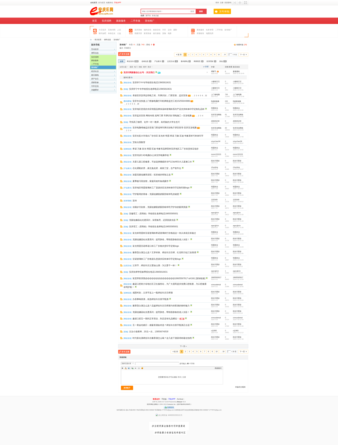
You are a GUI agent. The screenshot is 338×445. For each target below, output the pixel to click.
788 (226, 95)
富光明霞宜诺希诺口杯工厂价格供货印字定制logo (156, 246)
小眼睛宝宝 (215, 82)
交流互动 (172, 61)
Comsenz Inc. (171, 404)
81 (226, 115)
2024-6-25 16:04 (238, 234)
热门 (136, 67)
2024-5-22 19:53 (238, 300)
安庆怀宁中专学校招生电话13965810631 (152, 82)
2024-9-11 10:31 (238, 156)
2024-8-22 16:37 (238, 169)
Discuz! (179, 402)
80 (226, 128)
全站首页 (93, 3)
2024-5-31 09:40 (238, 286)
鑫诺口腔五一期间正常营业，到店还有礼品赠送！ (156, 318)
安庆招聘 (106, 20)
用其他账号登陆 (234, 2)
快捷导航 (240, 2)
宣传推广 (149, 20)
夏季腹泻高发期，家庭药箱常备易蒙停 (150, 181)
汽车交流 (95, 86)
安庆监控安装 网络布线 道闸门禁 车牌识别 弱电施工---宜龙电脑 (162, 115)
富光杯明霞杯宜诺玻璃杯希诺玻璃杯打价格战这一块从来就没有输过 (164, 233)
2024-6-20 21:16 (238, 240)
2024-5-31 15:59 (238, 279)
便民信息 (107, 40)
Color (125, 368)
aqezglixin (215, 213)
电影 (170, 33)
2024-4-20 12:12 (238, 332)
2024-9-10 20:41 (238, 163)
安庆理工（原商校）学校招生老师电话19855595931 (153, 226)
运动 (170, 30)
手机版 (164, 399)
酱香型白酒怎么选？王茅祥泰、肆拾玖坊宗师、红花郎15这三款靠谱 (164, 252)
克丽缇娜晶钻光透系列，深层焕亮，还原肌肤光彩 (152, 220)
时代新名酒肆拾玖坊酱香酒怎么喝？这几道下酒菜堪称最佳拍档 (162, 338)
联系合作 (156, 399)
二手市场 (135, 20)
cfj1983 (214, 331)
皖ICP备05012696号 (183, 404)
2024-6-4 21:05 (238, 273)
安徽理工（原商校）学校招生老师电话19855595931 (153, 213)
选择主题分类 (126, 363)
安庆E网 (91, 40)
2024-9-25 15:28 (238, 123)
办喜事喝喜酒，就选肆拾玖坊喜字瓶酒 (150, 299)
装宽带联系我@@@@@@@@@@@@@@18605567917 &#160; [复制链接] (169, 278)
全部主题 (123, 67)
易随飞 (213, 71)
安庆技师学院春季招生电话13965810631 (148, 272)
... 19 (224, 55)
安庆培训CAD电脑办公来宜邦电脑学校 (151, 155)
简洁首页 (98, 40)
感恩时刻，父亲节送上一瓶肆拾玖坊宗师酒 (153, 293)
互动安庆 (95, 49)
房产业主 (95, 79)
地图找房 (209, 33)
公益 (119, 33)
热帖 (140, 67)
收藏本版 (241, 45)
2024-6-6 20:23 (238, 266)
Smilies (142, 368)
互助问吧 (111, 30)
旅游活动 (156, 30)
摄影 (175, 30)
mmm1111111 (216, 154)
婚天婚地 (156, 33)
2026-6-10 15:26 (238, 83)
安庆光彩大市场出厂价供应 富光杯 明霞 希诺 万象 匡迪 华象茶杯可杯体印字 (168, 136)
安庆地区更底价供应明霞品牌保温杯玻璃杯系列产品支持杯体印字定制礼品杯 (168, 109)
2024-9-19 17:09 (238, 137)
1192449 (214, 200)
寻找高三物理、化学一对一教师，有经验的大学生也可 (154, 122)
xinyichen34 (215, 141)
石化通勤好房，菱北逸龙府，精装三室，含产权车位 (157, 168)
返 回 (180, 55)
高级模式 (218, 368)
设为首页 (101, 3)
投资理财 (211, 61)
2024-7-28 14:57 (238, 188)
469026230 (215, 121)
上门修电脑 (215, 95)
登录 (217, 3)
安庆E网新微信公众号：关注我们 (139, 72)
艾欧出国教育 (139, 142)
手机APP (117, 3)
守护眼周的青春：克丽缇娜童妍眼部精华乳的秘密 (156, 194)
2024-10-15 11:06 (238, 96)
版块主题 (127, 77)
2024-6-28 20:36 (238, 214)
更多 (149, 67)
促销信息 (146, 61)
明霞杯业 (214, 108)
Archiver (180, 399)
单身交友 (111, 33)
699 (226, 101)
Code (139, 368)
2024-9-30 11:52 (238, 110)
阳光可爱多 (215, 161)
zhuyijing (214, 167)
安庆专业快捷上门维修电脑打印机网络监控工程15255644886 (161, 101)
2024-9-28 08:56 (238, 116)
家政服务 (121, 20)
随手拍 (148, 16)
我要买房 (138, 33)
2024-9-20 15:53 (238, 130)
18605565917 (216, 277)
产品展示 (158, 61)
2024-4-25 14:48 (238, 326)
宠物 (164, 33)
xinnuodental (216, 285)
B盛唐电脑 (215, 101)
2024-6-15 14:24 (238, 260)
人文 (119, 30)
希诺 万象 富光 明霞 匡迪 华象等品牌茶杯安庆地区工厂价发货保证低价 (166, 149)
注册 (221, 3)
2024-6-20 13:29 (238, 247)
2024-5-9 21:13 (238, 313)
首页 (94, 20)
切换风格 (245, 2)
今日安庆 (102, 30)
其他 (222, 61)
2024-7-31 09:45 (238, 182)
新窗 (207, 67)
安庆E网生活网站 (152, 404)
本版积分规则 (240, 387)
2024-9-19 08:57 (238, 143)
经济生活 (95, 71)
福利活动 (147, 30)
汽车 (164, 30)
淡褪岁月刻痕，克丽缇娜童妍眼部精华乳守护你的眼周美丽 (160, 207)
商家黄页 (198, 61)
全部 (121, 61)
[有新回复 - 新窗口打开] (121, 83)
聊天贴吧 (102, 33)
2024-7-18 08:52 (238, 201)
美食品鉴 (155, 16)
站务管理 (209, 30)
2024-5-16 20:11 (238, 306)
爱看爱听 (236, 71)
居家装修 (95, 82)
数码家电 (185, 61)
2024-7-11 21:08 (238, 208)
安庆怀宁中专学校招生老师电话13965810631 (150, 89)
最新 (131, 67)
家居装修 (147, 33)
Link (132, 368)
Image (129, 368)
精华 (145, 67)
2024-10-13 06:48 (238, 103)
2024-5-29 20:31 (238, 293)
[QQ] (169, 408)
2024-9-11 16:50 (238, 150)
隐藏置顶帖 (207, 72)
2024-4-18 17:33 (238, 339)
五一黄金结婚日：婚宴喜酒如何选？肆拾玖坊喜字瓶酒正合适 (161, 325)
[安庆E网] (102, 15)
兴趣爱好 (95, 90)
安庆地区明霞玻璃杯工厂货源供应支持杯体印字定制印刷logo (161, 188)
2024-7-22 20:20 (238, 195)
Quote (135, 368)
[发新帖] (124, 54)
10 (219, 55)
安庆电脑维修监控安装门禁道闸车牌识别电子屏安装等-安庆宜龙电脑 (165, 127)
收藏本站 (109, 3)
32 (206, 96)
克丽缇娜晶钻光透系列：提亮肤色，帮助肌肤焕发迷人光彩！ (161, 239)
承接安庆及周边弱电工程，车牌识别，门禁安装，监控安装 (160, 95)
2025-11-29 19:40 (238, 73)
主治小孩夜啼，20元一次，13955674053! (148, 331)
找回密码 (227, 3)
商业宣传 (132, 61)
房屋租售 (200, 33)
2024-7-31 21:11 (238, 175)
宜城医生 (127, 48)
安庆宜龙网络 (216, 115)
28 (138, 104)
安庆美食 (138, 30)
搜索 (192, 11)
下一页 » (183, 346)
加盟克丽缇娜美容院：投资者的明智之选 (152, 175)
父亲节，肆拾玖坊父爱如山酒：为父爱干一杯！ (155, 265)
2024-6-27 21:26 (238, 221)
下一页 (242, 55)
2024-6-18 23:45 (238, 253)
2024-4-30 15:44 (238, 319)
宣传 (135, 200)
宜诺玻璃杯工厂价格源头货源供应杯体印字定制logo (157, 259)
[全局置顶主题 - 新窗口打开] (121, 73)
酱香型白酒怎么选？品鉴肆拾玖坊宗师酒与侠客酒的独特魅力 (161, 306)
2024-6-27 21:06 (238, 227)
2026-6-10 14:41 (238, 90)
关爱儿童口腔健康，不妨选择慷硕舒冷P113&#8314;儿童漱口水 (162, 162)
